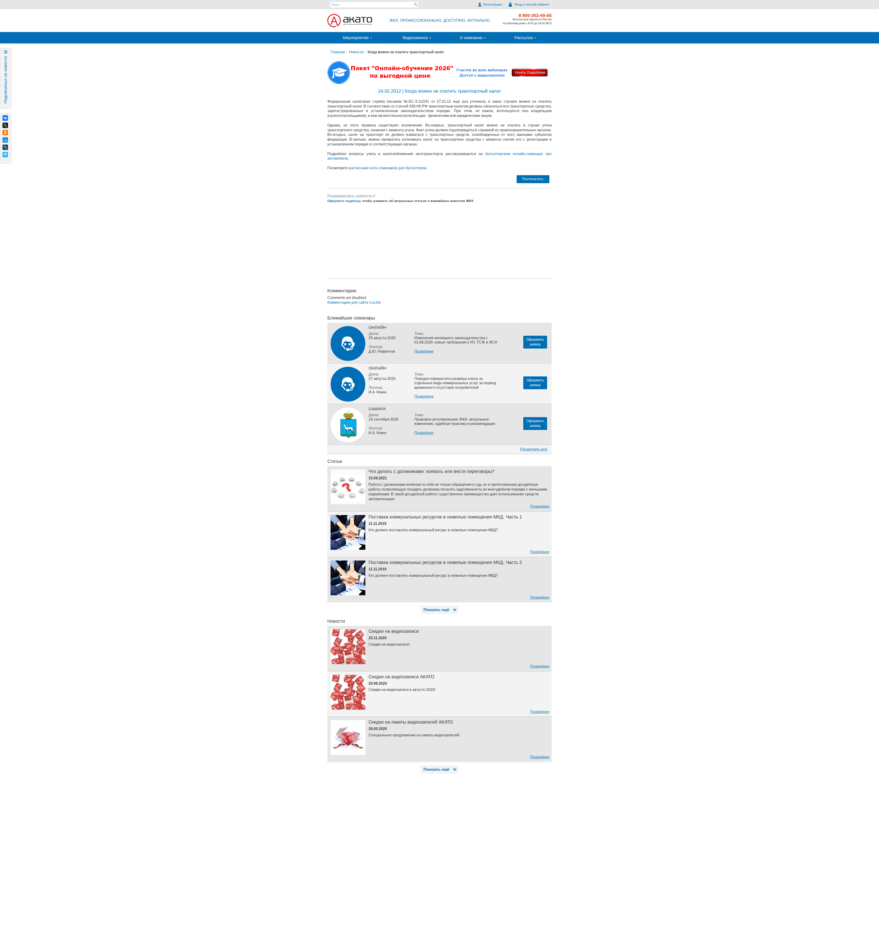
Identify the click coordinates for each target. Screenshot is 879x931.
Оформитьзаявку (535, 353)
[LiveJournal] (5, 147)
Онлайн (377, 339)
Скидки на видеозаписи (394, 642)
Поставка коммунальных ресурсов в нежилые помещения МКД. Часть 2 (445, 573)
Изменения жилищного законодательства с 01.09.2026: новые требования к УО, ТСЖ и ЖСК (447, 7)
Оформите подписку (343, 212)
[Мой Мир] (5, 140)
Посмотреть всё (533, 461)
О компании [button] (472, 49)
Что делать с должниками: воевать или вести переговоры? (431, 482)
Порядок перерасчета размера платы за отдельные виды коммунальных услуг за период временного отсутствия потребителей (455, 394)
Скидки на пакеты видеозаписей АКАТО (411, 733)
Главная (338, 63)
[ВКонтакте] (5, 118)
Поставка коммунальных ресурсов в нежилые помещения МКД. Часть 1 (445, 528)
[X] (5, 125)
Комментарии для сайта (354, 314)
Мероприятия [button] (356, 49)
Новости (356, 63)
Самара (377, 420)
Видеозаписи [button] (416, 49)
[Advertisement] (439, 252)
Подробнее (424, 363)
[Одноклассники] (5, 132)
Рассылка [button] (524, 49)
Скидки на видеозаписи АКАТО (401, 688)
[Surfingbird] (5, 154)
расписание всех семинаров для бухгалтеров (387, 179)
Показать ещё (436, 621)
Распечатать (532, 190)
